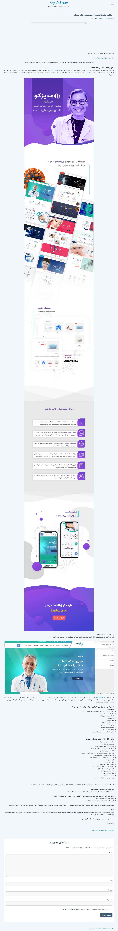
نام (111, 880)
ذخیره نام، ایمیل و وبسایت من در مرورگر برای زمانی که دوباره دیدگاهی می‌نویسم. (86, 909)
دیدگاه (110, 853)
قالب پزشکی (106, 19)
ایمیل (110, 890)
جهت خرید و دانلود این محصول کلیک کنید (103, 58)
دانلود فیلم (105, 929)
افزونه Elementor (100, 698)
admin (100, 19)
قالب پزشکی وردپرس (54, 70)
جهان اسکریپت (59, 2)
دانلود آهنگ (99, 929)
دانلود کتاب (111, 929)
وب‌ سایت (109, 900)
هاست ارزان (92, 929)
